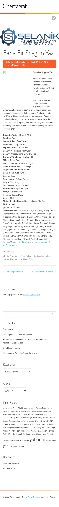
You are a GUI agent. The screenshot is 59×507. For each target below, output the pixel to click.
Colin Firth (38, 414)
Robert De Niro (9, 434)
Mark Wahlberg (30, 424)
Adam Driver (7, 408)
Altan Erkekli (18, 408)
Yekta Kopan (50, 440)
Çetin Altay (39, 256)
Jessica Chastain (48, 417)
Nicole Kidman (9, 430)
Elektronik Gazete (11, 463)
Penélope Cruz (36, 431)
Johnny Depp (8, 421)
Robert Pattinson (23, 433)
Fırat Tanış (37, 417)
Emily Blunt (15, 417)
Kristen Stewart (41, 420)
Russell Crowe (36, 434)
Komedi (15, 65)
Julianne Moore (27, 421)
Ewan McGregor (26, 417)
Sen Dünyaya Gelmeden (44, 271)
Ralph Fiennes (48, 430)
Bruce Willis (32, 411)
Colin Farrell (28, 414)
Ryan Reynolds (48, 434)
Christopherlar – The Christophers (17, 334)
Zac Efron (13, 446)
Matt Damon (41, 424)
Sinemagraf (15, 5)
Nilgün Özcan (11, 61)
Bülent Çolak (42, 411)
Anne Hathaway (29, 408)
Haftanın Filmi (9, 468)
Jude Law (16, 421)
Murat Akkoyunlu (38, 427)
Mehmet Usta (16, 259)
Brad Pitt (24, 411)
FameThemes (34, 497)
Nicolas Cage (50, 427)
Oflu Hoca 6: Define (11, 347)
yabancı (37, 439)
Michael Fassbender (22, 427)
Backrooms (8, 329)
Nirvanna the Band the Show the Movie (20, 353)
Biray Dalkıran (27, 256)
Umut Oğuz (28, 259)
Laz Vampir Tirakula (13, 271)
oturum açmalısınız (31, 294)
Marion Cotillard (18, 424)
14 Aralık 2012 (13, 256)
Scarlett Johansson (11, 440)
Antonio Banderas (42, 408)
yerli (6, 445)
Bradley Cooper (14, 411)
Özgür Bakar (23, 446)
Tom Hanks (24, 440)
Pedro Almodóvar (23, 431)
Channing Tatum (16, 414)
